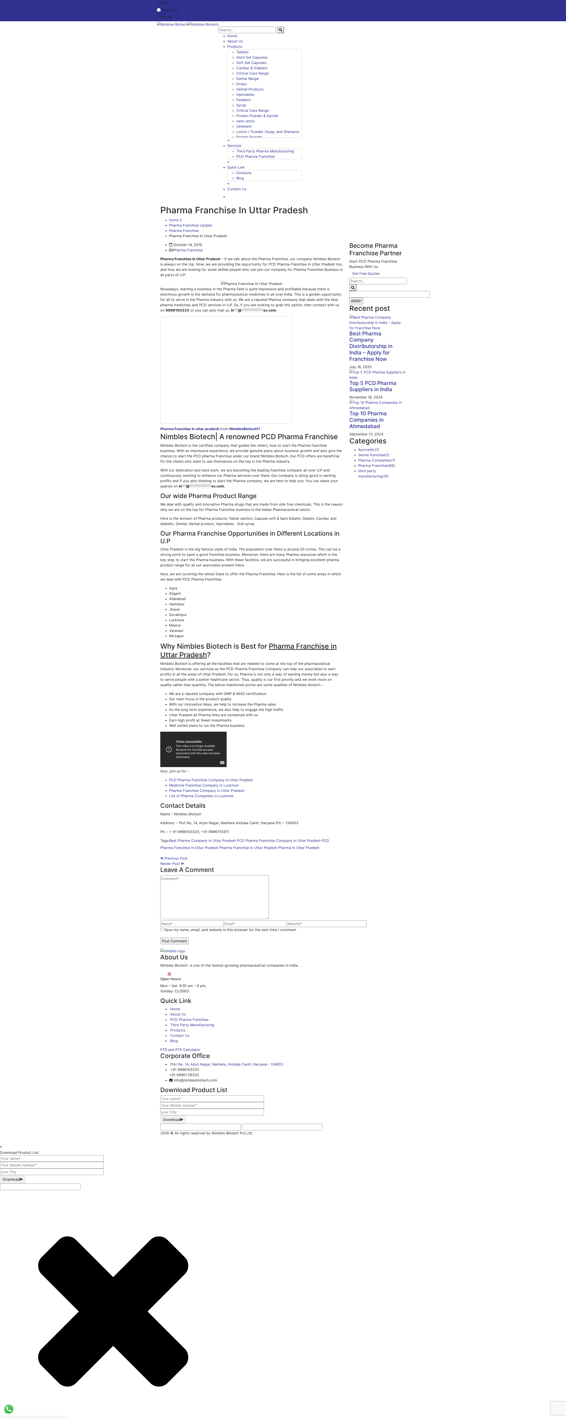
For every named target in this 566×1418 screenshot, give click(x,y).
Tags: (164, 840)
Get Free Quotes (366, 273)
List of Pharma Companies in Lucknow (201, 796)
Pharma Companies (376, 460)
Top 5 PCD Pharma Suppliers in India (372, 386)
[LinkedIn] (173, 853)
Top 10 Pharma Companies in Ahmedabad (368, 419)
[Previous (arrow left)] (7, 709)
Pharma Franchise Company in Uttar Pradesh (206, 790)
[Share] (551, 5)
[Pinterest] (169, 853)
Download (171, 1119)
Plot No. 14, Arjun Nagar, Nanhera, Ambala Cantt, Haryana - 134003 (226, 1064)
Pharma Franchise (184, 230)
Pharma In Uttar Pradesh (298, 847)
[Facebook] (161, 853)
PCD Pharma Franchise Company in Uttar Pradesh (211, 780)
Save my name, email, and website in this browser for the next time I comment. (230, 929)
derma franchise (373, 455)
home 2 (175, 220)
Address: (165, 17)
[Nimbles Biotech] (172, 24)
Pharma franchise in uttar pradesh (189, 429)
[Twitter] (165, 853)
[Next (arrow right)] (558, 709)
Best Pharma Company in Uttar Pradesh (202, 840)
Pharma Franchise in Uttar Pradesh (248, 847)
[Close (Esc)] (561, 5)
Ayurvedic (368, 449)
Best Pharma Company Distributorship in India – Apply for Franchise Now (370, 346)
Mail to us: (170, 10)
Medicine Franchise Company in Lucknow (204, 785)
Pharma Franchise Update (190, 225)
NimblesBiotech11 (244, 429)
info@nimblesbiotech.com (201, 10)
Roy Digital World (174, 1138)
